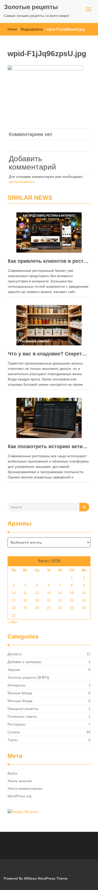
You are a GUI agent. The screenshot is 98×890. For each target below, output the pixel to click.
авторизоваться (21, 182)
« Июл (13, 622)
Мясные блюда (20, 701)
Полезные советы (22, 716)
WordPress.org (19, 796)
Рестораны (16, 724)
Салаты (14, 732)
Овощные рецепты (23, 709)
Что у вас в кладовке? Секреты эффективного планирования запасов (49, 353)
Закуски (14, 670)
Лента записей (20, 781)
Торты (13, 740)
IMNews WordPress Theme (46, 878)
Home (12, 29)
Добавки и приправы (24, 662)
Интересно (16, 685)
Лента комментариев (25, 788)
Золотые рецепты (31, 7)
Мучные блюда (20, 693)
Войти (12, 773)
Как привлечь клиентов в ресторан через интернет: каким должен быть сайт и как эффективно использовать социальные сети (49, 261)
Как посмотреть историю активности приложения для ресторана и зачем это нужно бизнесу (49, 446)
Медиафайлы (32, 29)
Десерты (15, 654)
